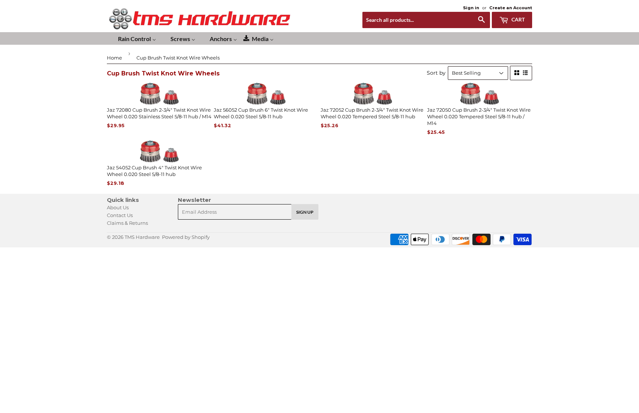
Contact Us (120, 215)
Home (114, 58)
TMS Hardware (142, 237)
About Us (118, 207)
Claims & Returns (127, 223)
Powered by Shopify (186, 237)
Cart (517, 19)
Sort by (436, 73)
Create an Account (510, 7)
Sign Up (305, 212)
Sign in (471, 7)
